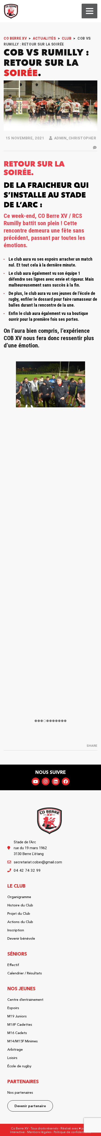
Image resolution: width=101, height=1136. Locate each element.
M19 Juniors (17, 1016)
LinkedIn (56, 781)
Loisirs (12, 1058)
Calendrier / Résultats (24, 973)
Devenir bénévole (21, 938)
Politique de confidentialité (72, 1132)
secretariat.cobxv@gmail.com (38, 862)
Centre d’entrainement (25, 999)
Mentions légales (39, 1132)
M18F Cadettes (19, 1024)
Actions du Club (20, 922)
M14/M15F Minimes (22, 1041)
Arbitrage (15, 1049)
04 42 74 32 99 (27, 870)
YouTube (35, 781)
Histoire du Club (20, 905)
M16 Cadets (17, 1033)
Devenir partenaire (30, 1106)
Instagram (46, 781)
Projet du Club (18, 913)
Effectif (13, 965)
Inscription (15, 930)
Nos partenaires (20, 1092)
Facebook (66, 781)
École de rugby (19, 1066)
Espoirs (13, 1008)
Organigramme (19, 897)
